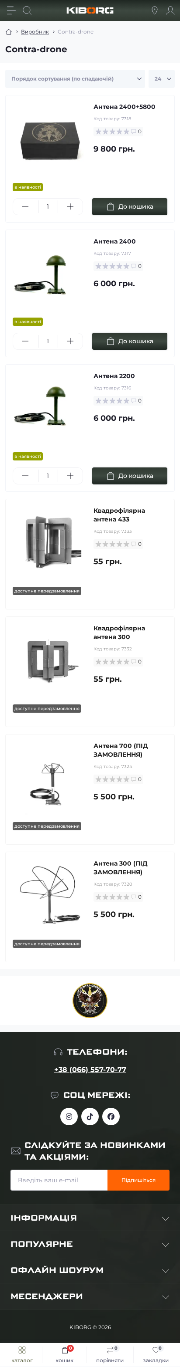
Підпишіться (138, 1180)
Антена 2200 (114, 376)
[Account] (170, 10)
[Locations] (154, 10)
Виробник (35, 31)
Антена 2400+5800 (124, 107)
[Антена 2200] (50, 408)
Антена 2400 (114, 241)
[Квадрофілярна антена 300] (50, 660)
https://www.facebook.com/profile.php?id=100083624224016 (111, 1116)
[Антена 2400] (50, 274)
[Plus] (70, 206)
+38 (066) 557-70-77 (90, 1070)
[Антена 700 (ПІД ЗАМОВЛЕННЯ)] (50, 778)
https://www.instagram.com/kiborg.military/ (69, 1116)
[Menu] (11, 10)
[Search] (27, 10)
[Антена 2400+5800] (50, 139)
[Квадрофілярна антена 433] (50, 543)
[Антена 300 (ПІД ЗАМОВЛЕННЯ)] (50, 896)
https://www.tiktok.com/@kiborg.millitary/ (90, 1116)
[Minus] (25, 206)
